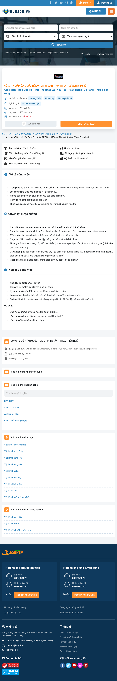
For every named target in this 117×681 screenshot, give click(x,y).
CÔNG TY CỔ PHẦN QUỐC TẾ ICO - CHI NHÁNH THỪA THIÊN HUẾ (43, 134)
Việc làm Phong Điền (13, 464)
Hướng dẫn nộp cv (68, 642)
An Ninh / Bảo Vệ (11, 407)
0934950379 (12, 650)
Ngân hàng (53, 53)
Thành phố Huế (65, 98)
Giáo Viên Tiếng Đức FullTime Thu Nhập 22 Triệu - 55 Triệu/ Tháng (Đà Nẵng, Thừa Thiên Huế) (56, 91)
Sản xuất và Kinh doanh (71, 612)
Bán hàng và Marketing (14, 607)
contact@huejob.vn (15, 645)
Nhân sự (64, 53)
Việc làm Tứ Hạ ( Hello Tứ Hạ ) (17, 530)
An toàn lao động (12, 414)
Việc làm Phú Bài (11, 523)
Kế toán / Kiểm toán (37, 53)
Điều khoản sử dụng (68, 646)
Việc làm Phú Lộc (11, 471)
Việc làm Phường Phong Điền (17, 497)
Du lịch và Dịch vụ (12, 612)
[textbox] (31, 36)
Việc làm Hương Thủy (13, 451)
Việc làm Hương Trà (13, 458)
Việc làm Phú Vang (12, 477)
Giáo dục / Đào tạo (31, 103)
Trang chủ (6, 134)
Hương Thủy (35, 98)
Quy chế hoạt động (68, 651)
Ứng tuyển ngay (86, 124)
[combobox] (31, 36)
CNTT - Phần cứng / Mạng (16, 420)
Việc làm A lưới (10, 490)
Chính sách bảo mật (69, 632)
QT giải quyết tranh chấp (71, 637)
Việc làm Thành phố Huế (15, 445)
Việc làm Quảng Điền (13, 484)
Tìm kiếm (61, 45)
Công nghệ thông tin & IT (72, 607)
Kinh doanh (9, 401)
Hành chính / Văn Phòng (15, 53)
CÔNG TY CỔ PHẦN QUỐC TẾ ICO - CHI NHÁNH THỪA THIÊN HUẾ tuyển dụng (44, 85)
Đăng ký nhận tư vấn (26, 594)
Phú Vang (49, 98)
